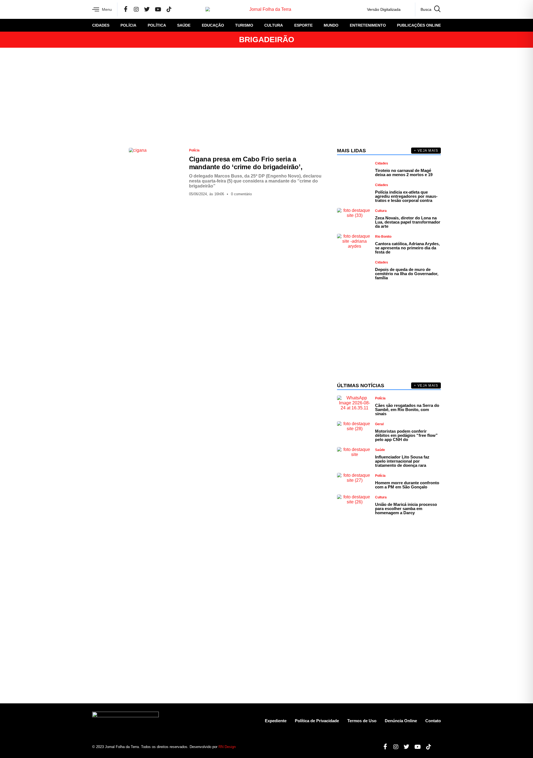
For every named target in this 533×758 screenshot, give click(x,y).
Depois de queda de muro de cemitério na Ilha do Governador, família (406, 273)
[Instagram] (136, 9)
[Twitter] (147, 9)
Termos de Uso (361, 720)
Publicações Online (419, 25)
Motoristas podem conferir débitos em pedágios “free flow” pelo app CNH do (406, 435)
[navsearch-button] (428, 9)
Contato (433, 720)
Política (157, 25)
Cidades (100, 25)
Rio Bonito (383, 236)
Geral (379, 424)
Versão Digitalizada (384, 9)
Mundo (331, 25)
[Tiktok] (426, 747)
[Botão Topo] (436, 747)
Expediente (275, 720)
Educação (213, 25)
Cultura (273, 25)
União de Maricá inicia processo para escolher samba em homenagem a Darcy (406, 508)
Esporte (303, 25)
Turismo (244, 25)
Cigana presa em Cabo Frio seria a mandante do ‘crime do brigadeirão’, (246, 163)
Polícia (128, 25)
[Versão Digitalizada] (406, 9)
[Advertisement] (266, 97)
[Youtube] (415, 747)
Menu (107, 9)
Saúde (183, 25)
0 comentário (241, 194)
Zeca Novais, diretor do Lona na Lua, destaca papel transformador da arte (407, 222)
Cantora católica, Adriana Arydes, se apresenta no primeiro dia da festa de (407, 247)
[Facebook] (126, 9)
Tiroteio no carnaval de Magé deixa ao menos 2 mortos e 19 (404, 172)
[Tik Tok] (169, 9)
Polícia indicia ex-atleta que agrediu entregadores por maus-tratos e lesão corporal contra (406, 196)
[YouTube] (158, 9)
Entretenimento (368, 25)
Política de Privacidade (317, 720)
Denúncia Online (401, 720)
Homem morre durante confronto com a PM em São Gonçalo (407, 484)
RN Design (227, 747)
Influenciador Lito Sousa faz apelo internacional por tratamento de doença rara (402, 461)
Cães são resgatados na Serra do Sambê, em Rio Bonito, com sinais (407, 409)
